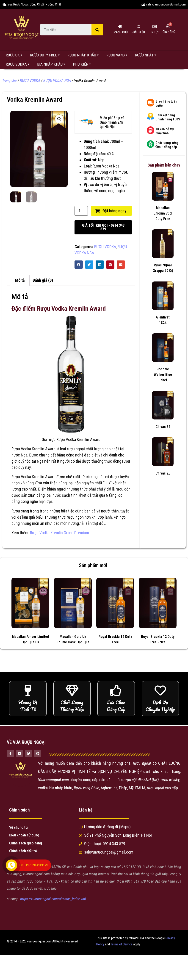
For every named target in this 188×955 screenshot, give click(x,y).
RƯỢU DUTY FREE (43, 55)
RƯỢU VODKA (16, 64)
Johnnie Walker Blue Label (163, 374)
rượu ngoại (75, 448)
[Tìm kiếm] (97, 29)
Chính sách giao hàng (25, 843)
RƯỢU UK (13, 55)
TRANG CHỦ (120, 32)
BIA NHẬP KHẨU (50, 64)
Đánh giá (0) (43, 280)
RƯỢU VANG (115, 55)
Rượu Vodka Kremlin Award (33, 448)
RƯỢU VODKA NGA (57, 80)
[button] (103, 227)
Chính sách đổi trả (23, 851)
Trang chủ (9, 80)
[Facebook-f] (10, 753)
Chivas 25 (162, 473)
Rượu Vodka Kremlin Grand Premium (59, 532)
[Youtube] (19, 753)
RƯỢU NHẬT (144, 55)
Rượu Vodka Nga (105, 166)
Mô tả (20, 280)
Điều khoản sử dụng (24, 835)
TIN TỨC (154, 32)
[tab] (20, 280)
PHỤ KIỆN (80, 64)
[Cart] (168, 26)
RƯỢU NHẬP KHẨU (81, 55)
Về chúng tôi (18, 827)
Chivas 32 (162, 426)
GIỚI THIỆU (138, 32)
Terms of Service (122, 944)
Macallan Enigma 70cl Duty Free (163, 213)
